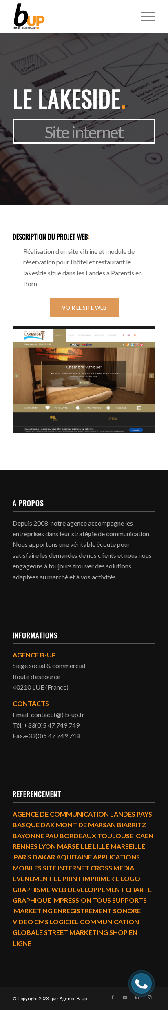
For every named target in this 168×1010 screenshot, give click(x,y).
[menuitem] (144, 16)
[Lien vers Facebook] (112, 997)
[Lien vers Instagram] (149, 997)
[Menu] (144, 16)
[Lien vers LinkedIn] (137, 997)
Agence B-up (73, 998)
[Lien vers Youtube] (125, 997)
